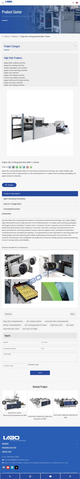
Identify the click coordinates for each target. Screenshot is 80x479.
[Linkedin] (12, 467)
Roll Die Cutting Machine (12, 325)
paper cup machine (11, 73)
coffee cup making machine (14, 78)
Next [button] (76, 402)
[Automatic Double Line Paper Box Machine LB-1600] (40, 402)
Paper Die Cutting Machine (13, 321)
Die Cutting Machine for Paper (36, 325)
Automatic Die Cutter (11, 329)
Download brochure (12, 209)
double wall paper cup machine (15, 68)
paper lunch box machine (13, 83)
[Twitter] (16, 467)
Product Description (12, 193)
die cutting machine (34, 321)
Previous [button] (4, 402)
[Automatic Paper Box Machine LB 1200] (65, 401)
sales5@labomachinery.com (18, 460)
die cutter (70, 325)
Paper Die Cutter (57, 325)
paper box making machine (14, 65)
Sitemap (44, 473)
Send (40, 373)
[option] (14, 403)
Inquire (10, 185)
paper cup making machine (14, 75)
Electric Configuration (12, 204)
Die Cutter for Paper (30, 329)
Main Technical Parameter (14, 199)
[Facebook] (3, 467)
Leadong (60, 473)
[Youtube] (8, 467)
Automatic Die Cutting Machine (56, 321)
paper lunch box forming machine (16, 80)
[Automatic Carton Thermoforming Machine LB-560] (14, 400)
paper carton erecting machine (15, 70)
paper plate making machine (14, 63)
